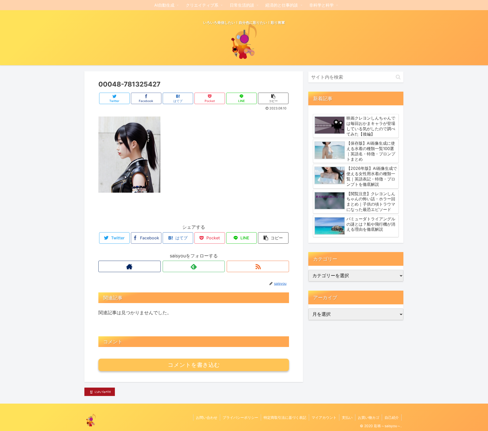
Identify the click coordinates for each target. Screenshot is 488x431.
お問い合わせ (206, 417)
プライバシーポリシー (240, 417)
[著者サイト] (129, 266)
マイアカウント (324, 417)
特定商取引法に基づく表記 (285, 417)
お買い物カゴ (368, 417)
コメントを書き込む (194, 365)
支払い (347, 417)
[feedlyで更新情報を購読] (194, 266)
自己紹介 (392, 417)
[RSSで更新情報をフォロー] (258, 266)
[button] (398, 77)
